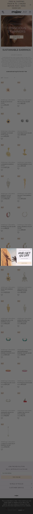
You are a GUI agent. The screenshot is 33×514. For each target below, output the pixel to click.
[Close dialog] (31, 249)
